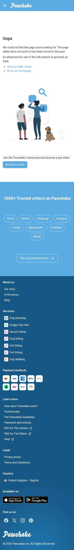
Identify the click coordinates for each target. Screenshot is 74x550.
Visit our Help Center (19, 66)
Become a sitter (15, 164)
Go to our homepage (19, 70)
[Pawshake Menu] (5, 5)
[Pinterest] (31, 520)
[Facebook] (6, 520)
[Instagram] (22, 520)
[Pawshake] (21, 5)
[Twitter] (14, 520)
